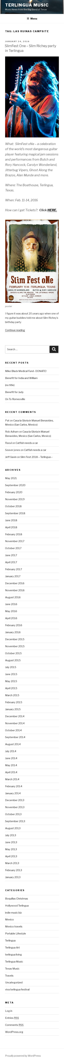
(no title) (10, 385)
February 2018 (13, 534)
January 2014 (13, 793)
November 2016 (15, 590)
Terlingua (10, 940)
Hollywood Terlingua (17, 905)
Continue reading (15, 330)
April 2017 (11, 562)
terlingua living (13, 954)
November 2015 (15, 646)
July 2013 (10, 835)
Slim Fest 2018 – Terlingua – (36, 457)
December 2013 (14, 800)
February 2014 (13, 786)
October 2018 (13, 506)
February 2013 (13, 870)
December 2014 (14, 716)
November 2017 (14, 541)
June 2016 (11, 604)
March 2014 (12, 779)
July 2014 (10, 751)
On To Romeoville (15, 399)
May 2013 (11, 849)
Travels (9, 975)
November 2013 (14, 807)
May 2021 (11, 478)
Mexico (9, 919)
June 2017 (11, 555)
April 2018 (11, 527)
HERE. (52, 210)
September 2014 (15, 737)
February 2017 (13, 569)
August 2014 (13, 744)
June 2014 (11, 758)
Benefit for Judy (14, 392)
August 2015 (13, 660)
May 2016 (11, 611)
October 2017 (13, 548)
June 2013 (11, 842)
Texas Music (12, 968)
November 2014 (15, 723)
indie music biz (13, 912)
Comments (14, 1025)
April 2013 (11, 856)
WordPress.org (14, 1032)
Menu (33, 18)
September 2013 (15, 821)
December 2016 (14, 583)
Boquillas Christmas (16, 898)
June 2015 (11, 674)
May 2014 (11, 765)
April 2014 (11, 772)
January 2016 (13, 632)
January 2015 (13, 709)
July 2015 (10, 667)
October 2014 (13, 730)
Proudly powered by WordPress (23, 1055)
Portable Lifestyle (15, 933)
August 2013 (12, 828)
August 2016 (13, 597)
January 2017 (12, 576)
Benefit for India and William (21, 378)
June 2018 (11, 520)
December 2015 (14, 639)
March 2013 (12, 863)
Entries (12, 1017)
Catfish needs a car (27, 443)
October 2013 (13, 814)
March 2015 (12, 695)
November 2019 (15, 499)
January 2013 (12, 877)
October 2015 (13, 653)
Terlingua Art (12, 947)
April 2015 (11, 688)
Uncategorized (14, 982)
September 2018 (15, 513)
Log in (8, 1010)
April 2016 (11, 618)
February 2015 (13, 702)
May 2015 (11, 681)
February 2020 (13, 492)
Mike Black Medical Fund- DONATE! (25, 371)
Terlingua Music (27, 5)
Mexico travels (13, 926)
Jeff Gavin (11, 457)
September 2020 (15, 485)
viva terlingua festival (17, 989)
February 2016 (13, 625)
